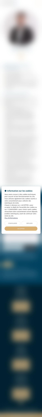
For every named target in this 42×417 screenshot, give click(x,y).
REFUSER (30, 223)
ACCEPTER (21, 229)
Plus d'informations (11, 218)
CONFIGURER (12, 223)
